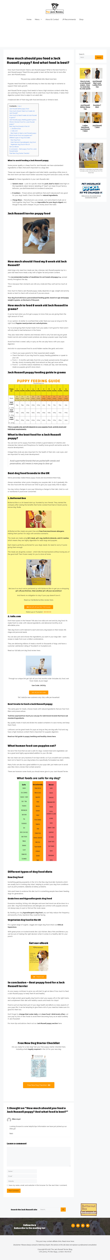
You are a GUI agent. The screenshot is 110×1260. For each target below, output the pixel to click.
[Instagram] (73, 1225)
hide (19, 106)
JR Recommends (69, 19)
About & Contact (52, 19)
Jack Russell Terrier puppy (17, 90)
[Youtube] (88, 1225)
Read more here (50, 79)
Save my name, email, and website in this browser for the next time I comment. (38, 1185)
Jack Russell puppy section (47, 1023)
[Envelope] (78, 1225)
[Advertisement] (55, 35)
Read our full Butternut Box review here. (38, 600)
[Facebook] (83, 1225)
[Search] (63, 1210)
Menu (37, 19)
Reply (11, 1133)
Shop (81, 19)
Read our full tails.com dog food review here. (24, 650)
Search (81, 54)
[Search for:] (50, 1209)
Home (29, 19)
